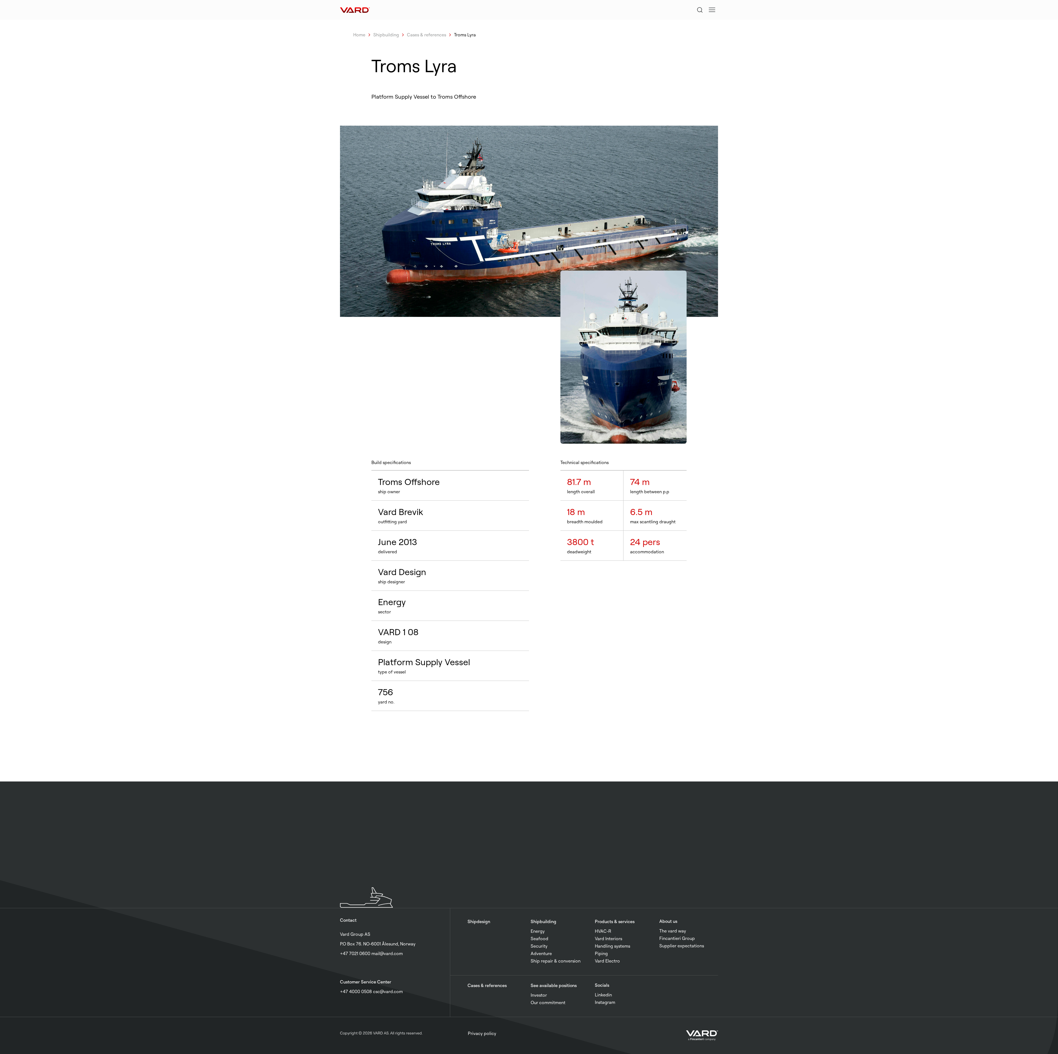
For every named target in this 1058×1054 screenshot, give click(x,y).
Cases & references (426, 34)
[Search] (700, 10)
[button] (712, 10)
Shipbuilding (386, 34)
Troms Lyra (465, 34)
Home (359, 34)
